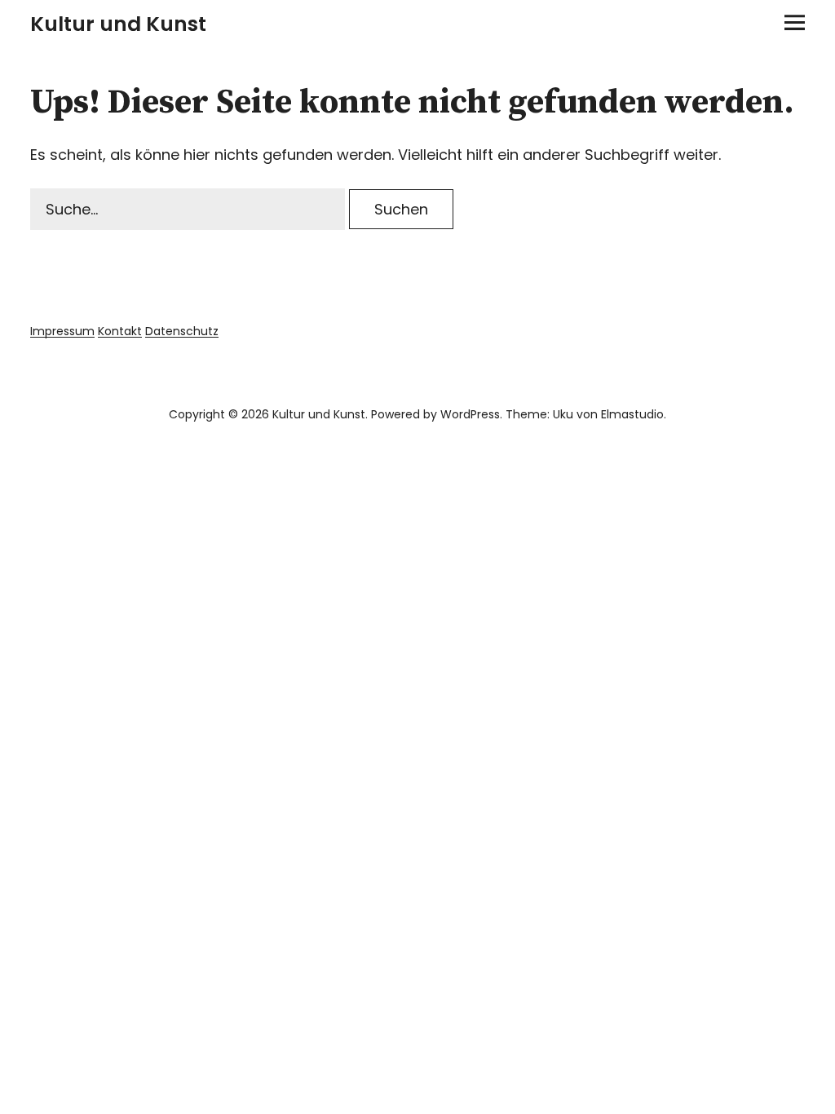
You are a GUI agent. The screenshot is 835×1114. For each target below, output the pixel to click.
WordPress (470, 414)
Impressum (62, 331)
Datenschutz (182, 331)
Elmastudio (632, 414)
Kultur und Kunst (118, 24)
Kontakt (120, 331)
